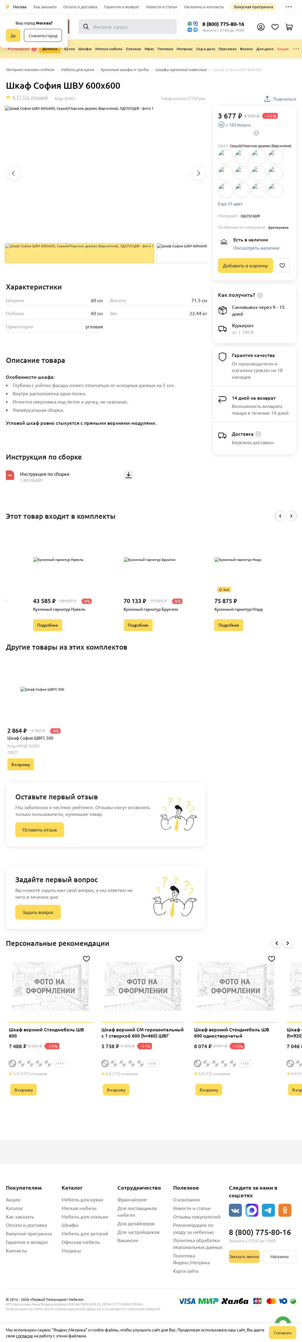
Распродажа (18, 48)
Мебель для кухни (82, 1199)
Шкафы (70, 1225)
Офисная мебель (81, 1242)
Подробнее (47, 625)
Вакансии (127, 1240)
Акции (282, 48)
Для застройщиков (138, 1232)
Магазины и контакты (204, 6)
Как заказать (45, 6)
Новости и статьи (161, 6)
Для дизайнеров (136, 1223)
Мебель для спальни (85, 1216)
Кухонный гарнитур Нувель (59, 609)
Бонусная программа (253, 6)
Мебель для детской (85, 1233)
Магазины (279, 1256)
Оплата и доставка (80, 6)
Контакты (16, 1250)
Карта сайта (185, 1271)
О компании (186, 1199)
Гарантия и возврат (121, 6)
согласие (24, 1335)
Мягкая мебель (79, 1208)
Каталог (14, 1208)
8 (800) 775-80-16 (223, 23)
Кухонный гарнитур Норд (238, 609)
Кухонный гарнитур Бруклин (151, 609)
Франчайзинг (132, 1199)
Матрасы (71, 1250)
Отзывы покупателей (197, 1216)
